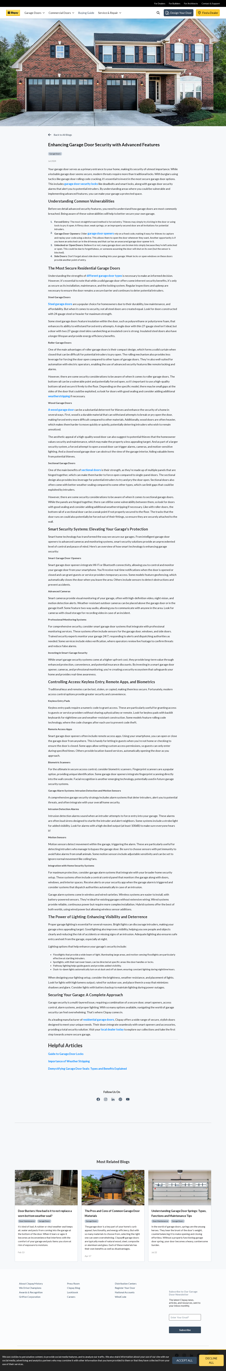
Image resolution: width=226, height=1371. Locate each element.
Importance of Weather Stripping (69, 1061)
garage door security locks (81, 183)
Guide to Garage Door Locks (65, 1054)
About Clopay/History (31, 1283)
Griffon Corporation (29, 1296)
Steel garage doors (60, 304)
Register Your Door (125, 1287)
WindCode (120, 1296)
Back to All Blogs (63, 134)
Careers (71, 1296)
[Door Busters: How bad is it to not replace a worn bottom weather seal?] (46, 1187)
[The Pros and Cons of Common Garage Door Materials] (113, 1187)
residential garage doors (98, 1019)
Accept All (184, 1360)
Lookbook (72, 1292)
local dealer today (112, 1029)
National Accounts (125, 1292)
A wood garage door (61, 409)
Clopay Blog (73, 1287)
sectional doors (91, 470)
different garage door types (104, 275)
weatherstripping (59, 396)
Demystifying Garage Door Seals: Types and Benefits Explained (87, 1068)
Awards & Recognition (31, 1292)
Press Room (73, 1283)
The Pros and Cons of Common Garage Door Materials (112, 1213)
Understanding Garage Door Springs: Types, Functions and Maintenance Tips (178, 1213)
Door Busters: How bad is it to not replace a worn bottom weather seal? (45, 1213)
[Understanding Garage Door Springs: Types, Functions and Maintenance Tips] (179, 1187)
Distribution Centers (126, 1283)
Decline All (211, 1360)
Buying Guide (86, 12)
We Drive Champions (30, 1287)
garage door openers (100, 233)
